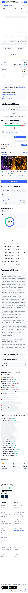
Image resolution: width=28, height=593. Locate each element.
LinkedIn (16, 558)
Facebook (16, 554)
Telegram (16, 549)
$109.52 (8, 426)
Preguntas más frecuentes (6, 554)
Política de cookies (18, 514)
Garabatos (3, 535)
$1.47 (8, 424)
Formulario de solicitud (6, 547)
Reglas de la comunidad (19, 516)
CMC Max (3, 512)
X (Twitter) (16, 545)
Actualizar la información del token (9, 94)
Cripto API (3, 519)
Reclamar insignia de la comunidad (9, 98)
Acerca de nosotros (18, 505)
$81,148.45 (9, 420)
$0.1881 (9, 447)
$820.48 (8, 431)
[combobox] (14, 44)
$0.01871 (11, 422)
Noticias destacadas (5, 514)
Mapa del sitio (4, 537)
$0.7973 (8, 443)
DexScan (3, 521)
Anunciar (3, 507)
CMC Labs (3, 509)
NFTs (2, 528)
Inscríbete (3, 545)
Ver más (25, 123)
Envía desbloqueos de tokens (8, 96)
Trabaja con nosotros (18, 528)
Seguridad (16, 525)
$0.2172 (9, 439)
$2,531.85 (9, 427)
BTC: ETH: (8, 5)
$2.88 (11, 449)
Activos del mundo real (6, 523)
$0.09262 (7, 433)
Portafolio (3, 530)
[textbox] (15, 133)
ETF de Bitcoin (4, 516)
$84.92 (9, 429)
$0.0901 (9, 445)
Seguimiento (3, 532)
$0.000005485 (10, 453)
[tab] (18, 41)
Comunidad (16, 547)
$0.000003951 (10, 451)
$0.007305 (9, 437)
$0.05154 (9, 418)
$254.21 (9, 441)
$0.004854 (10, 455)
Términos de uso (17, 507)
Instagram (16, 551)
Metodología (16, 523)
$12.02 (9, 435)
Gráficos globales (5, 525)
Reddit (15, 556)
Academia (3, 505)
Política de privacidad (18, 509)
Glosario (2, 556)
